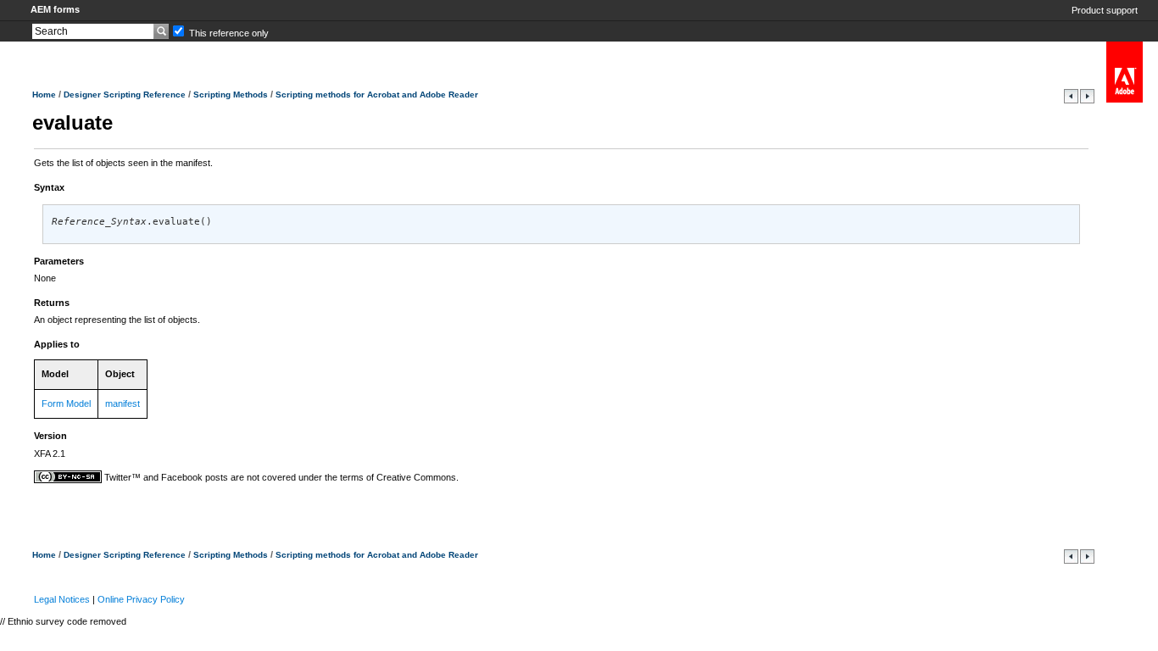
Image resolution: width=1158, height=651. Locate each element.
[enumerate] (1072, 100)
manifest (122, 403)
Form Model (66, 403)
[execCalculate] (1087, 100)
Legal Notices (62, 599)
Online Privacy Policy (141, 599)
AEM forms (55, 9)
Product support (1105, 10)
